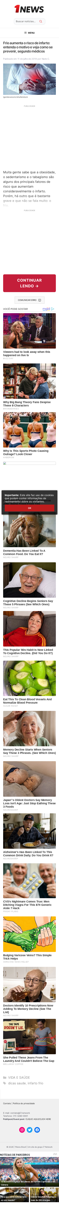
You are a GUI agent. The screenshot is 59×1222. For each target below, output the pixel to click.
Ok (29, 508)
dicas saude (17, 1083)
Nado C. (46, 58)
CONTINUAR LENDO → (29, 283)
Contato (7, 1103)
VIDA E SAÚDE (19, 1077)
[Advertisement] (29, 137)
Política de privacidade (24, 1103)
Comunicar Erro (27, 300)
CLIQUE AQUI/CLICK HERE (38, 1119)
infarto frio (35, 1083)
